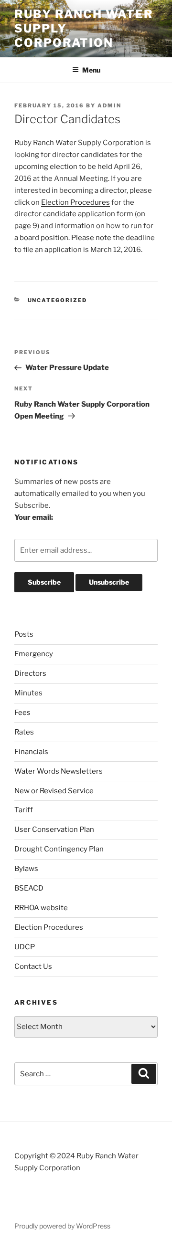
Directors (30, 673)
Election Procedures (75, 202)
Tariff (23, 810)
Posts (23, 634)
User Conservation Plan (54, 829)
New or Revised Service (54, 791)
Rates (24, 732)
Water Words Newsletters (58, 771)
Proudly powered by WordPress (62, 1226)
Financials (31, 751)
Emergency (33, 654)
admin (109, 105)
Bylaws (26, 868)
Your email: (33, 517)
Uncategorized (57, 300)
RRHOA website (41, 907)
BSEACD (28, 888)
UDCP (24, 947)
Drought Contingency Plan (59, 849)
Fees (22, 712)
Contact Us (33, 966)
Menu (91, 70)
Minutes (28, 693)
